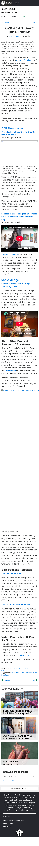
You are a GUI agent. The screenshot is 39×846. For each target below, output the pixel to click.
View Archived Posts (10, 781)
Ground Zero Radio (24, 60)
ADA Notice (7, 826)
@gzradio (24, 655)
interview (11, 370)
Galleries (4, 670)
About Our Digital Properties (13, 821)
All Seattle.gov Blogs (18, 788)
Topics (14, 16)
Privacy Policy (8, 823)
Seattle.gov (5, 1)
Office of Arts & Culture (10, 12)
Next (34, 22)
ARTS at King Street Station (21, 673)
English (17, 3)
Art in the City (15, 668)
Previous (6, 22)
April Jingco (14, 36)
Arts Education (26, 668)
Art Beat (8, 9)
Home (3, 16)
